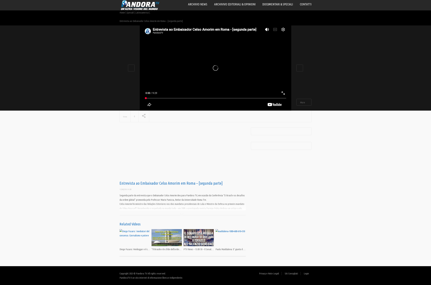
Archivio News (197, 4)
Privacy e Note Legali (269, 273)
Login (306, 273)
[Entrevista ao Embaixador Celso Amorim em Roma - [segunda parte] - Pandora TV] (140, 5)
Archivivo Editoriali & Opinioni (235, 4)
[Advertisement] (183, 154)
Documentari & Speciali (277, 4)
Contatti (305, 4)
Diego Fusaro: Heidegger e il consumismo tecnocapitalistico (147, 249)
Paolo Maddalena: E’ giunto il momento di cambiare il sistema (244, 249)
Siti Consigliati (291, 273)
